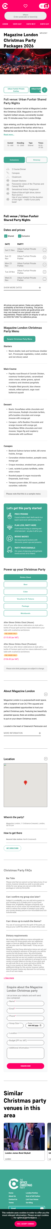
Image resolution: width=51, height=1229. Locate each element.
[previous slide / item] (4, 57)
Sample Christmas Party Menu (19, 339)
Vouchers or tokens (25, 599)
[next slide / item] (46, 57)
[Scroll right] (44, 90)
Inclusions (14, 160)
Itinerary (36, 160)
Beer (25, 584)
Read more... (9, 134)
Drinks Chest (25, 577)
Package (25, 606)
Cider (25, 592)
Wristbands (25, 613)
